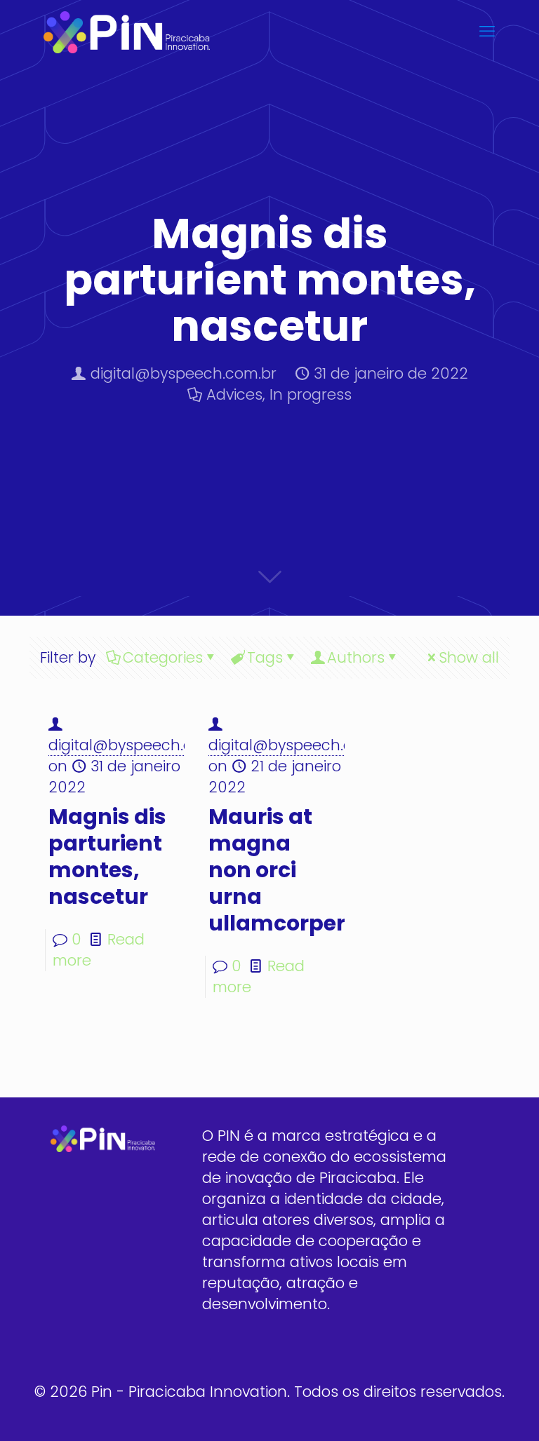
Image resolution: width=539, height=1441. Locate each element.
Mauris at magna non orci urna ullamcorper (276, 869)
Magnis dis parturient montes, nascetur (107, 856)
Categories (163, 657)
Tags (265, 657)
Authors (356, 657)
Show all (469, 657)
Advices (234, 394)
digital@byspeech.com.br (184, 373)
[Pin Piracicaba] (127, 31)
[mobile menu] (487, 31)
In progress (311, 394)
